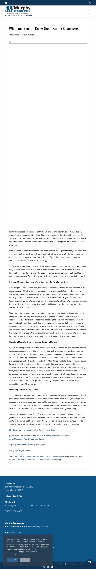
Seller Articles (28, 35)
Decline (25, 560)
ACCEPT (12, 560)
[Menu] (88, 11)
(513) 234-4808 (14, 511)
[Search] (90, 3)
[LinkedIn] (6, 3)
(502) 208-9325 (14, 496)
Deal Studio (81, 564)
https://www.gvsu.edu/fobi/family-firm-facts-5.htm (34, 430)
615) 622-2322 (15, 532)
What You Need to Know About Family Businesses (39, 456)
